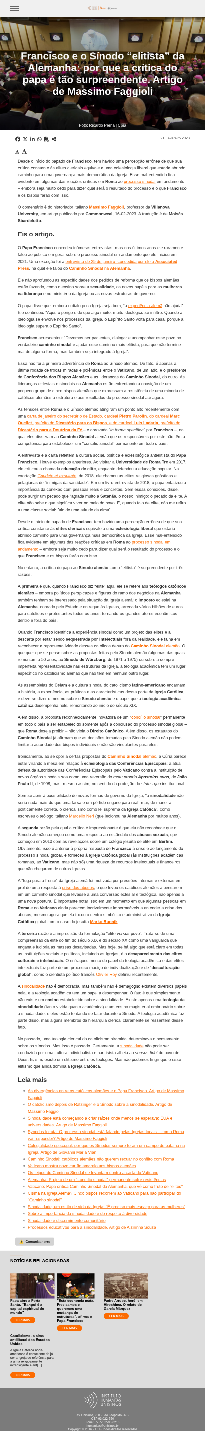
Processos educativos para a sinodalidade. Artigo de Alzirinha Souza (92, 1227)
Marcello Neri (81, 816)
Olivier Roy (106, 974)
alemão (155, 646)
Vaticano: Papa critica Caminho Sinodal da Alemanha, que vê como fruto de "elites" (105, 1186)
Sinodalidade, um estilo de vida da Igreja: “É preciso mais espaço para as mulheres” (106, 1206)
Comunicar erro (34, 1242)
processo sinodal (140, 181)
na (99, 268)
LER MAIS (23, 1320)
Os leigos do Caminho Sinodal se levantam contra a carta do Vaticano (93, 1172)
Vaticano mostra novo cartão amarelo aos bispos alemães (82, 1166)
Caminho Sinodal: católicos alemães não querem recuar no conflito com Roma (101, 1159)
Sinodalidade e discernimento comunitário (67, 1220)
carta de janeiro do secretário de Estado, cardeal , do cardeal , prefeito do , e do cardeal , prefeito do (99, 423)
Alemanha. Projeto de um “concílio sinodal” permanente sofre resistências (97, 1179)
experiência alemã (145, 305)
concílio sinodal (145, 717)
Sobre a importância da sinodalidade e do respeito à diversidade (87, 1213)
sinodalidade (33, 986)
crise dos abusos (78, 887)
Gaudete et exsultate (57, 475)
